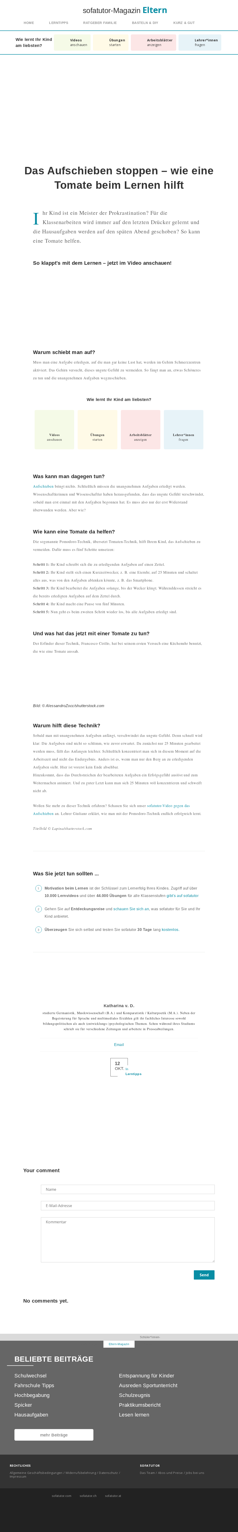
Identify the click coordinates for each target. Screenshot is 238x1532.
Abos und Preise (170, 1473)
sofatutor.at (112, 1495)
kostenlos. (170, 930)
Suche (212, 23)
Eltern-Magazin (119, 1344)
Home (29, 23)
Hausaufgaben (31, 1415)
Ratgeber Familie (100, 23)
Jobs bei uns (195, 1473)
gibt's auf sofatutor (182, 896)
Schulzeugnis (134, 1395)
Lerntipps (58, 23)
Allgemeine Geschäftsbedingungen (36, 1473)
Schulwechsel (30, 1376)
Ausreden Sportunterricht (148, 1385)
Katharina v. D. (119, 1005)
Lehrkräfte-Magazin (88, 1344)
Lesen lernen (134, 1415)
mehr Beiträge (54, 1435)
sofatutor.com (61, 1495)
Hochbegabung (32, 1395)
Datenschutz (108, 1473)
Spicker (23, 1405)
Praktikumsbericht (140, 1405)
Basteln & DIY (145, 23)
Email (119, 1045)
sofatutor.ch (88, 1495)
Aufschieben (43, 486)
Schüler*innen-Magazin (150, 1341)
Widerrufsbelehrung (81, 1473)
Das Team (147, 1473)
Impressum (18, 1476)
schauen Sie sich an (131, 909)
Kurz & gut (184, 23)
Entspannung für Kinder (146, 1376)
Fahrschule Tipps (34, 1385)
